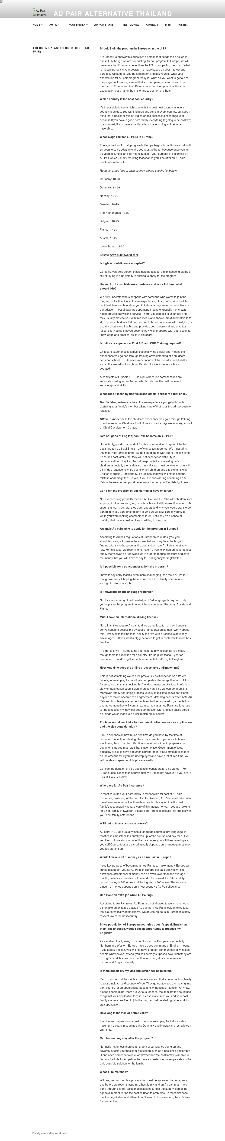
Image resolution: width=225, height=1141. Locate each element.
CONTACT (152, 24)
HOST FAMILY (77, 24)
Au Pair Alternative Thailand (112, 13)
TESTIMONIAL (131, 24)
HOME (36, 24)
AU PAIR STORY (103, 24)
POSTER (183, 24)
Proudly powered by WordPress (49, 1133)
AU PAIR (54, 24)
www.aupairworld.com (124, 255)
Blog (168, 24)
